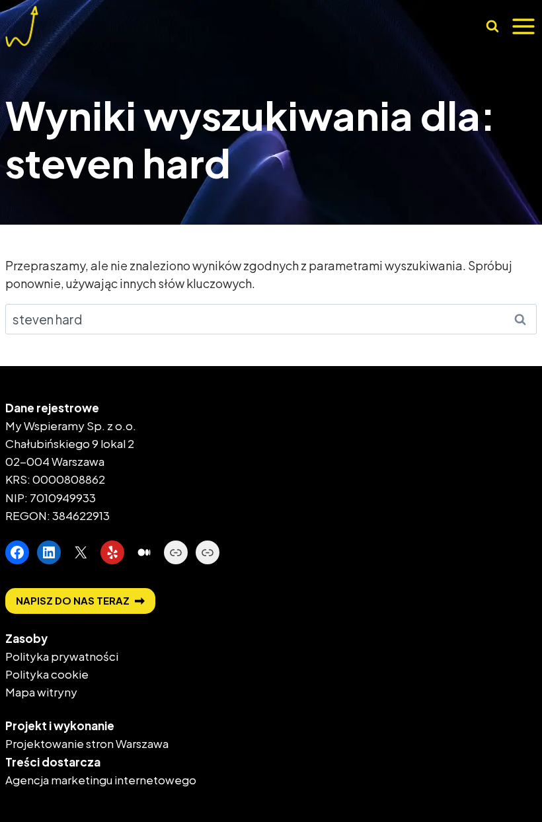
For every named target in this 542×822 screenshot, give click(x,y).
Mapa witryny (41, 692)
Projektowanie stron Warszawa (87, 743)
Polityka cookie (47, 674)
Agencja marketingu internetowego (100, 779)
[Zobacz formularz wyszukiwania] (492, 26)
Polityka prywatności (61, 656)
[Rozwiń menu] (523, 26)
